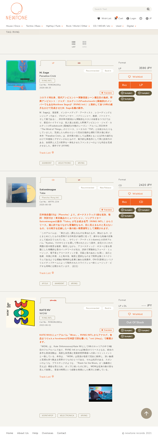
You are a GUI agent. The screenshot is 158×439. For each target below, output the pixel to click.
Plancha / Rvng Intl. (50, 197)
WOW (43, 313)
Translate (108, 93)
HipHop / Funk (53, 26)
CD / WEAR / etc (101, 26)
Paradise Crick (48, 76)
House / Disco (13, 26)
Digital (130, 26)
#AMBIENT (47, 163)
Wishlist (138, 77)
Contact (61, 433)
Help (35, 433)
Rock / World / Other (76, 26)
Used (118, 26)
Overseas (47, 433)
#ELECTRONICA (67, 415)
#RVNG (81, 163)
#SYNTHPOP (47, 415)
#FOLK (45, 283)
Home (9, 433)
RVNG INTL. (47, 80)
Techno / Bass (33, 26)
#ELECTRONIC (64, 163)
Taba (42, 193)
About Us (23, 433)
